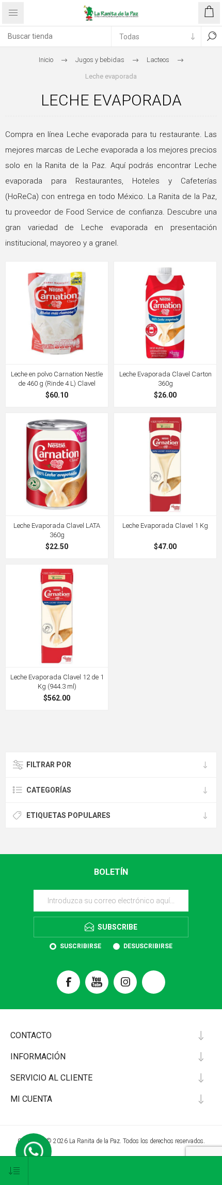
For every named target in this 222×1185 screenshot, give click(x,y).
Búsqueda (211, 36)
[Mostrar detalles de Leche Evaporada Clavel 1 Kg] (165, 464)
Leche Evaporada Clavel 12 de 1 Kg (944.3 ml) (57, 681)
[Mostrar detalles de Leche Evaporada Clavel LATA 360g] (57, 464)
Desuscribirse (147, 946)
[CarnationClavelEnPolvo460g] (57, 313)
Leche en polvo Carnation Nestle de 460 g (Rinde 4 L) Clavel (57, 378)
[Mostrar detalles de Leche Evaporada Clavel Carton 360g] (165, 313)
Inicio (46, 60)
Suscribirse (80, 946)
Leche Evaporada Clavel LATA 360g (56, 530)
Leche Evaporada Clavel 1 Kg (165, 525)
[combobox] (55, 36)
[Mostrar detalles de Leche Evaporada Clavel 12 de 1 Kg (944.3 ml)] (57, 616)
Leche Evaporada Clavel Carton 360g (165, 378)
